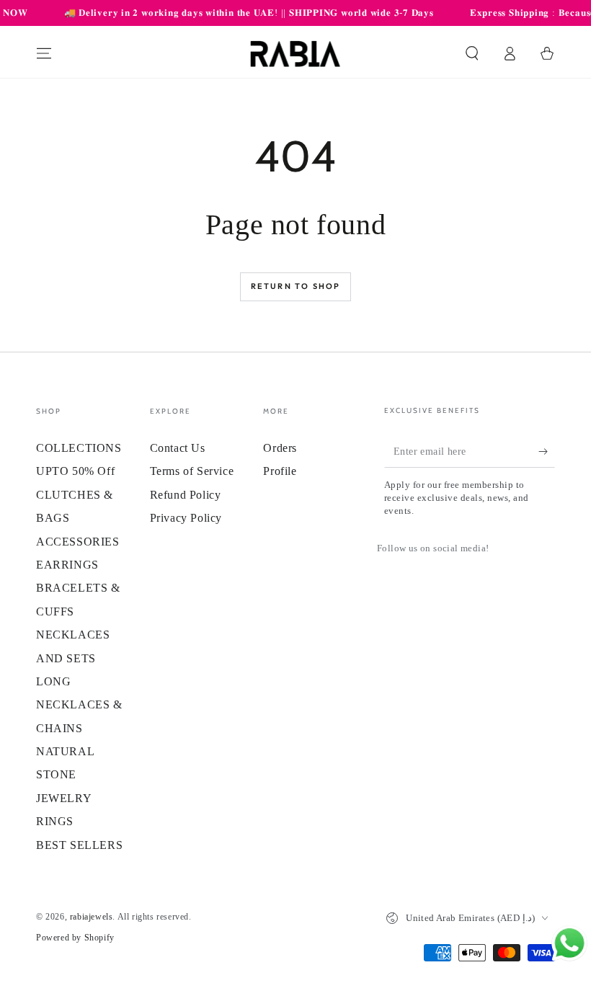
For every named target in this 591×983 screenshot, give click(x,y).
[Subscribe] (546, 451)
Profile (279, 471)
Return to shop (296, 286)
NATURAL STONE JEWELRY (65, 774)
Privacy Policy (186, 518)
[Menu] (44, 53)
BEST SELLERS (79, 845)
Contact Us (177, 448)
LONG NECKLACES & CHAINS (79, 704)
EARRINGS (67, 565)
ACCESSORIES (78, 541)
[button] (472, 53)
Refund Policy (185, 495)
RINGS (55, 821)
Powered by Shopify (75, 938)
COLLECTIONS (79, 448)
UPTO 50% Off (75, 471)
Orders (280, 448)
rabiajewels (91, 917)
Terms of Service (192, 471)
